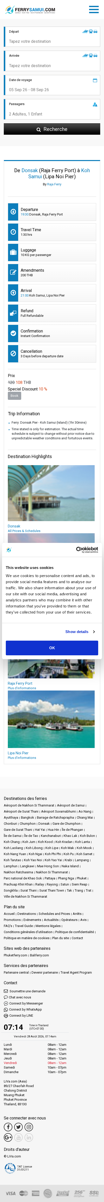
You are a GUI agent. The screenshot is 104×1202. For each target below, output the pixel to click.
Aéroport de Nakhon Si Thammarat (29, 805)
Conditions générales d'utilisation (28, 932)
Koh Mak (67, 848)
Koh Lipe (51, 848)
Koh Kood (45, 842)
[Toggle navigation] (95, 9)
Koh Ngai (35, 854)
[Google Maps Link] (8, 1137)
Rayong (52, 884)
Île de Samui (12, 836)
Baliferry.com (39, 955)
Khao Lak (70, 836)
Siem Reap (79, 884)
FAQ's (8, 926)
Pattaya (50, 878)
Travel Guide (24, 926)
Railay (39, 884)
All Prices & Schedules (24, 531)
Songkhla (11, 890)
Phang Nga (66, 878)
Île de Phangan (72, 830)
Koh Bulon (87, 836)
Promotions (12, 920)
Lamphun (10, 866)
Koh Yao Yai (53, 860)
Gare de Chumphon (67, 823)
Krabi (68, 860)
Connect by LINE (21, 1015)
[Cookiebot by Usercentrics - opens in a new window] (76, 550)
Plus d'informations (22, 688)
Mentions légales (48, 926)
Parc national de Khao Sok (23, 878)
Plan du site (60, 938)
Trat (88, 890)
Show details (76, 631)
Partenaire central (16, 972)
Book (14, 396)
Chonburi (10, 823)
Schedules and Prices (54, 914)
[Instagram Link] (28, 1127)
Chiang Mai (85, 817)
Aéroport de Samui (71, 805)
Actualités (51, 920)
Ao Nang (85, 811)
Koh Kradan (64, 842)
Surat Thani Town (51, 890)
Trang (79, 890)
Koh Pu (69, 854)
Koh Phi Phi (53, 854)
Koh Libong (34, 848)
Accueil (9, 914)
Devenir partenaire (45, 972)
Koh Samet (84, 854)
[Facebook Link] (8, 1127)
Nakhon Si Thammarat (52, 872)
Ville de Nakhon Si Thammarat (25, 896)
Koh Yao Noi (33, 860)
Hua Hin (53, 830)
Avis (83, 920)
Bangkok (27, 817)
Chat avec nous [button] (20, 997)
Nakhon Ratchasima (18, 872)
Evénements (32, 920)
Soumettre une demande (27, 991)
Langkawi (27, 866)
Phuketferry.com (15, 955)
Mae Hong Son (48, 866)
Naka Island (70, 866)
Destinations (26, 914)
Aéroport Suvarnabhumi (58, 811)
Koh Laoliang (13, 848)
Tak (69, 890)
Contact (77, 938)
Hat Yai (40, 830)
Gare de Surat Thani (18, 830)
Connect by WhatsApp (25, 1009)
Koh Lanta (82, 842)
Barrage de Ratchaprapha (55, 817)
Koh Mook (84, 848)
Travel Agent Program (76, 972)
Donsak (44, 823)
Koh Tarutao (12, 860)
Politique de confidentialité (74, 932)
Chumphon (28, 823)
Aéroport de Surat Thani (21, 811)
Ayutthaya (11, 817)
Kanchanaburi (51, 836)
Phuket (82, 878)
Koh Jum (28, 842)
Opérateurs (69, 920)
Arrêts (77, 914)
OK (52, 648)
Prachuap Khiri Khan (18, 884)
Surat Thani (28, 890)
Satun (65, 884)
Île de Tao (31, 836)
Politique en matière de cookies (26, 938)
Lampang (82, 860)
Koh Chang (12, 842)
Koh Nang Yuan (15, 854)
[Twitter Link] (18, 1127)
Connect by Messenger (26, 1003)
